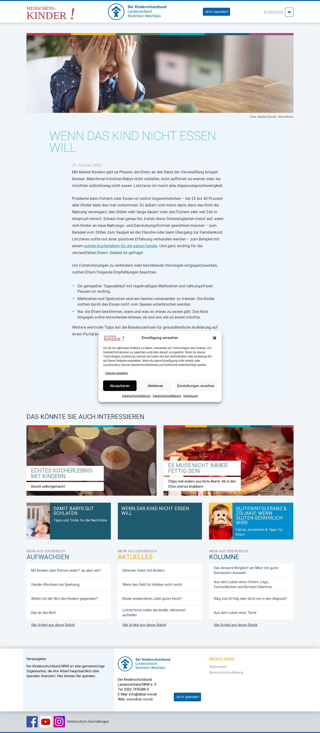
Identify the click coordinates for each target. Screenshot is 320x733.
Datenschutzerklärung (136, 396)
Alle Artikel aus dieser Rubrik (53, 625)
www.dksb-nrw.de (139, 699)
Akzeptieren (120, 386)
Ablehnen (155, 386)
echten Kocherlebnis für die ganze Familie (120, 245)
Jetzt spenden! (216, 12)
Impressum (190, 396)
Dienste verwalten (116, 373)
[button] (214, 338)
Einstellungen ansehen (195, 386)
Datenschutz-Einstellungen (88, 721)
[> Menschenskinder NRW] (62, 10)
